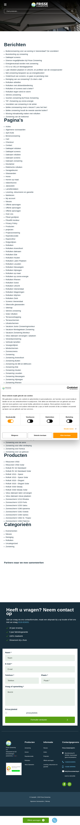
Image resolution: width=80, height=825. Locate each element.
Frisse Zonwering (11, 747)
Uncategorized (12, 543)
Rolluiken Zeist (12, 298)
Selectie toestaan (40, 435)
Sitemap (9, 308)
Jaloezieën (10, 186)
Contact (9, 145)
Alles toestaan (65, 435)
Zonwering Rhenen (13, 383)
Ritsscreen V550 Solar (15, 465)
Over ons (9, 214)
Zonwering (10, 354)
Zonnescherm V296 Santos (17, 515)
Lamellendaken (12, 189)
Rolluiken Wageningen (15, 292)
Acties (8, 127)
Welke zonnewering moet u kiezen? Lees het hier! (26, 107)
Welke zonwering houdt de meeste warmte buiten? (27, 110)
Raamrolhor (10, 239)
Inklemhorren (11, 183)
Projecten (46, 756)
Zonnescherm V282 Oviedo (17, 512)
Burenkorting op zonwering (17, 54)
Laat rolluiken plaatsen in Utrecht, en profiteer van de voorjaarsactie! (34, 70)
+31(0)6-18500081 (70, 766)
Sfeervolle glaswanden (15, 305)
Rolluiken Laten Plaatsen (16, 261)
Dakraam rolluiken (13, 155)
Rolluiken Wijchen (13, 295)
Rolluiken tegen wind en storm (18, 92)
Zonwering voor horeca (15, 449)
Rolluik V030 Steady (14, 487)
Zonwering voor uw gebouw (17, 452)
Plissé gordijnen (12, 217)
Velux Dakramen (29, 764)
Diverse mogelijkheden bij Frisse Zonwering (24, 60)
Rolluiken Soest (12, 283)
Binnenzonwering (13, 136)
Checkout (10, 142)
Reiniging (9, 537)
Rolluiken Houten (13, 258)
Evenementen (11, 531)
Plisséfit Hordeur (12, 220)
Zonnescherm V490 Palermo (17, 521)
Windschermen (12, 348)
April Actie (10, 133)
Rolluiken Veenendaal (15, 289)
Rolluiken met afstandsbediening (19, 85)
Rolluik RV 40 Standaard (16, 468)
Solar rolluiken (12, 314)
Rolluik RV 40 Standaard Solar (18, 471)
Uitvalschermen (12, 323)
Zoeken (72, 11)
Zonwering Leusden (14, 373)
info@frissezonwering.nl (72, 771)
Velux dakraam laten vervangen (19, 493)
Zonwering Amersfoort (15, 358)
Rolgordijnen (11, 242)
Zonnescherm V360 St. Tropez (18, 518)
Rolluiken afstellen (13, 82)
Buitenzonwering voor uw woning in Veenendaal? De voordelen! (32, 51)
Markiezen (10, 195)
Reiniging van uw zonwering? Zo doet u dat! (24, 79)
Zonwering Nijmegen (14, 379)
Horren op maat (12, 180)
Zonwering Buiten (13, 361)
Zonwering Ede (12, 367)
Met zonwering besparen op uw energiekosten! (25, 73)
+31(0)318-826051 (70, 762)
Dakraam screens (13, 158)
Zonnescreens (12, 351)
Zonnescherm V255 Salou (16, 505)
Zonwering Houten (13, 370)
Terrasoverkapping (13, 317)
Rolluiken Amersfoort (14, 248)
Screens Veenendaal (14, 301)
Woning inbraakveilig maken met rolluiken (23, 114)
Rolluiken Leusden (13, 264)
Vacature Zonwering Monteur (18, 333)
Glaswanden (11, 173)
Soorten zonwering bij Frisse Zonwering (22, 98)
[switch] (30, 421)
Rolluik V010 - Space (14, 474)
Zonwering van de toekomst (17, 117)
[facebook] (64, 784)
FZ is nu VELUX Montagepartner (19, 67)
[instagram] (69, 784)
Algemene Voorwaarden (37, 801)
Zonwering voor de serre (16, 442)
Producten (10, 226)
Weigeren (14, 435)
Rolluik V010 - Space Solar (17, 477)
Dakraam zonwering (14, 161)
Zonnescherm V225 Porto (16, 502)
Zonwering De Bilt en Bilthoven (18, 364)
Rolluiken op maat (13, 273)
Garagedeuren (12, 170)
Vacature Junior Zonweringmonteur (20, 326)
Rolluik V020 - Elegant (15, 480)
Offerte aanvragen (13, 205)
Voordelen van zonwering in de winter (21, 104)
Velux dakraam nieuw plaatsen (18, 496)
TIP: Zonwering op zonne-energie (19, 101)
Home (8, 176)
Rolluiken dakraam (13, 251)
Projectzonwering (13, 233)
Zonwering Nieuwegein (15, 376)
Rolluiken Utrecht (13, 286)
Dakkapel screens (13, 57)
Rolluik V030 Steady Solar (16, 490)
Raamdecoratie (12, 236)
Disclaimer (10, 164)
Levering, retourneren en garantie (19, 192)
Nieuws (9, 201)
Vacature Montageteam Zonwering (20, 330)
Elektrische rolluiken (14, 167)
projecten (9, 230)
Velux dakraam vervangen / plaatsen (21, 336)
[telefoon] (54, 820)
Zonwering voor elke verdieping (19, 446)
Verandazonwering (13, 339)
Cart (7, 139)
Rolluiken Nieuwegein (15, 267)
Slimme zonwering (13, 95)
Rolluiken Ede (11, 255)
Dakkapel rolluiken (13, 148)
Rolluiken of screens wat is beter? (20, 89)
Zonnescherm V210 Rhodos (17, 499)
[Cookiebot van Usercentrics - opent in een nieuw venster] (68, 388)
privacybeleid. (32, 713)
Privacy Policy (11, 223)
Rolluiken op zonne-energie (17, 276)
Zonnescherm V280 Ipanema (18, 509)
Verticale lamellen (13, 342)
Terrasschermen (12, 320)
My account (10, 198)
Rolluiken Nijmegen (14, 270)
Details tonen (69, 429)
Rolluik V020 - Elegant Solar (17, 484)
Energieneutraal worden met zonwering (22, 64)
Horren (27, 752)
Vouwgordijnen (12, 345)
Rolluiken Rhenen (13, 280)
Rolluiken (9, 245)
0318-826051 (23, 622)
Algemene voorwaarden (15, 130)
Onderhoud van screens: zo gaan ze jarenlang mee (27, 76)
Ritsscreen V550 (12, 462)
